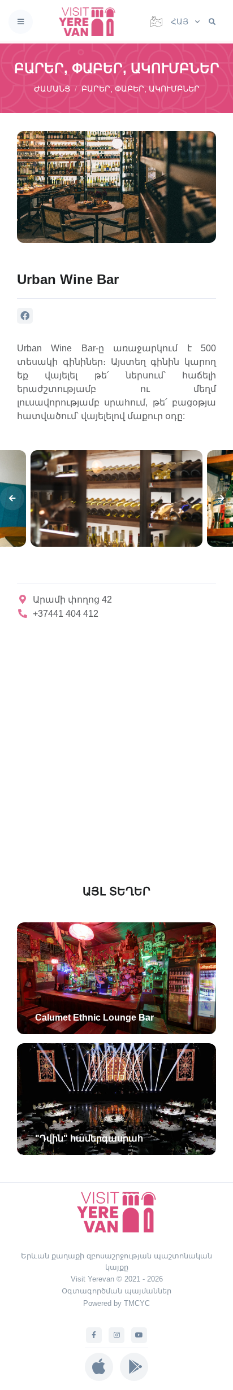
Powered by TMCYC (116, 1303)
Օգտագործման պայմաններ (116, 1291)
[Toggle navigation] (20, 22)
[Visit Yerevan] (90, 22)
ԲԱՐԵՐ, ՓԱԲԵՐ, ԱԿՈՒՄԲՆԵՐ (140, 88)
